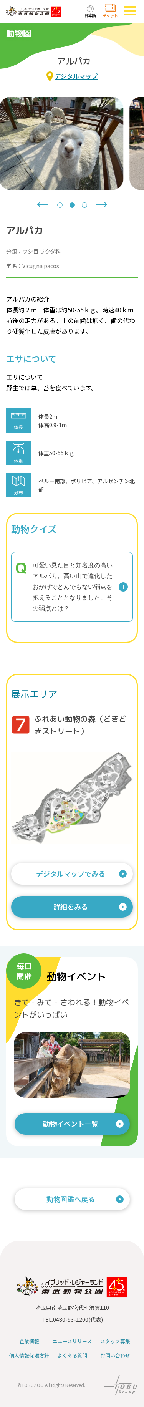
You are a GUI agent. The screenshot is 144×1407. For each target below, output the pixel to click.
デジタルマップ (76, 76)
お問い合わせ (115, 1355)
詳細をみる (70, 906)
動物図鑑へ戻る (70, 1199)
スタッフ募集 (115, 1341)
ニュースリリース (72, 1341)
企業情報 (29, 1341)
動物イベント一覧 (70, 1124)
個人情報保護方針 (29, 1355)
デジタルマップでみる (74, 876)
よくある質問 (72, 1355)
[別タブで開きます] (120, 1389)
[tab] (60, 205)
